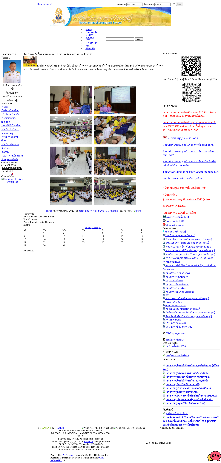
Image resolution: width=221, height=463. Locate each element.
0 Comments (112, 210)
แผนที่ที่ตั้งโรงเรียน (11, 125)
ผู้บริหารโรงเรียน (10, 110)
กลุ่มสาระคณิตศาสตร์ (177, 277)
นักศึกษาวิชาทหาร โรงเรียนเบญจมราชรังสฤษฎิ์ (190, 312)
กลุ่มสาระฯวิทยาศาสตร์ (178, 273)
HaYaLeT (60, 428)
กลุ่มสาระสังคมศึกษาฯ (177, 284)
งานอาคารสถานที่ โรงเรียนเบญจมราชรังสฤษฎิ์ (190, 250)
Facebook (88, 441)
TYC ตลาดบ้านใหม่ (176, 323)
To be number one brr (175, 305)
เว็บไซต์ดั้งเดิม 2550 (176, 346)
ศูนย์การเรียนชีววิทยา (177, 413)
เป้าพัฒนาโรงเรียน (11, 114)
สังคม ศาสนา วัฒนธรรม (91, 210)
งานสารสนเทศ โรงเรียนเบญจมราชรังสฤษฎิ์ (188, 246)
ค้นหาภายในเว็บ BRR (177, 217)
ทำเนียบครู (7, 133)
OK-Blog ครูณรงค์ (175, 333)
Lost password (45, 4)
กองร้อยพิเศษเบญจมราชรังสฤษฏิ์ (182, 309)
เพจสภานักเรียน (173, 302)
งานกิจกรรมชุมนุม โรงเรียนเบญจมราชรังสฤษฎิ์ (190, 254)
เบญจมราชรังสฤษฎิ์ (175, 231)
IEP (167, 295)
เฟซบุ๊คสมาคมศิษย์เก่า (177, 355)
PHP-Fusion (68, 455)
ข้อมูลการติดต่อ (9, 159)
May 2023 (93, 227)
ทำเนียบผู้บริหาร (10, 129)
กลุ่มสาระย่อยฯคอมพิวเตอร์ (180, 292)
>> (100, 227)
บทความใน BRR (175, 221)
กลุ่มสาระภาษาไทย (176, 288)
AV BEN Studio (173, 319)
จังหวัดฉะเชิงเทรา (175, 339)
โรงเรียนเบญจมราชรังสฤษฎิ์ (180, 235)
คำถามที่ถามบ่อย (175, 225)
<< (86, 227)
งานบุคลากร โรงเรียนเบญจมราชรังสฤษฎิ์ (187, 243)
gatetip (49, 210)
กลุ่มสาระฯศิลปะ (174, 280)
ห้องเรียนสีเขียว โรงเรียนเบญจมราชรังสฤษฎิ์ (188, 316)
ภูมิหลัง (5, 106)
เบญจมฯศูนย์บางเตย (12, 155)
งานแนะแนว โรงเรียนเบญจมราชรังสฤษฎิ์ (187, 298)
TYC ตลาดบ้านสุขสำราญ (179, 326)
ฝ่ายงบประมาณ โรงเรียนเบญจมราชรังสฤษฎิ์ (188, 239)
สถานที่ (5, 152)
